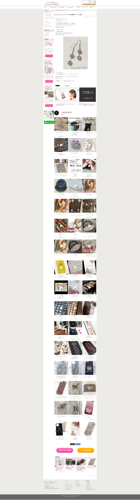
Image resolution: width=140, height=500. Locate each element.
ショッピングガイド (71, 7)
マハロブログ (47, 24)
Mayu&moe (46, 12)
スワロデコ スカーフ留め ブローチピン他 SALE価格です (70, 467)
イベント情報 (63, 10)
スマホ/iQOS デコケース (48, 15)
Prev (55, 466)
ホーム (46, 7)
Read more (49, 55)
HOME (58, 10)
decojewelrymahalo (61, 118)
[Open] (61, 124)
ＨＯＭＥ (67, 483)
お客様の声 (79, 7)
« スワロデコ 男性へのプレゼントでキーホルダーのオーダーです (64, 105)
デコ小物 (46, 21)
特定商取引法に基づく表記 (91, 489)
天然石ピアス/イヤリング (48, 26)
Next (95, 466)
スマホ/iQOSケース (62, 7)
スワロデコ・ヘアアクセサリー (49, 19)
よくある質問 (85, 7)
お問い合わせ (92, 7)
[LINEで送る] (67, 85)
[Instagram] (67, 129)
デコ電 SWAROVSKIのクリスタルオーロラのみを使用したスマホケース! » (86, 105)
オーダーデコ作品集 (53, 7)
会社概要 (88, 483)
